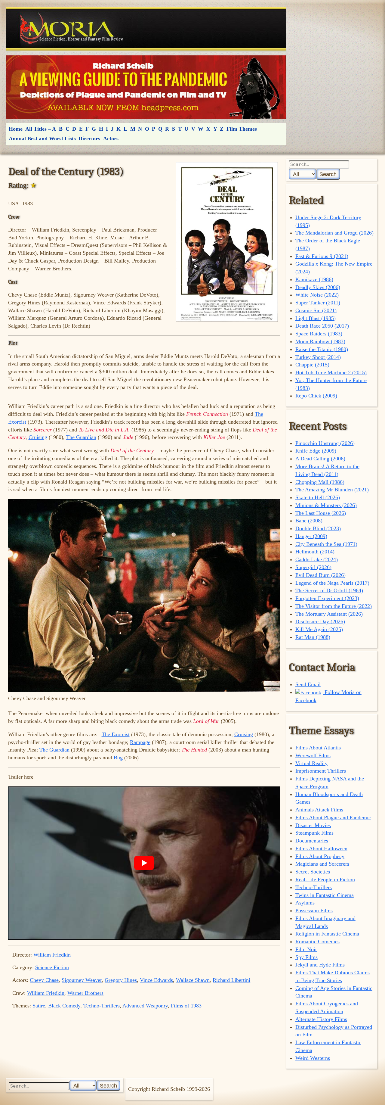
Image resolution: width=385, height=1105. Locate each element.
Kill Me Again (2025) (319, 629)
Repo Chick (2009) (316, 396)
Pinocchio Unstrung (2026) (325, 443)
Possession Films (314, 910)
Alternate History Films (321, 1019)
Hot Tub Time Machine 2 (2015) (331, 372)
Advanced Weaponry (145, 1006)
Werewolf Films (313, 755)
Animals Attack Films (319, 810)
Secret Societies (312, 872)
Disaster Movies (313, 825)
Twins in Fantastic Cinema (324, 895)
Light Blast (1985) (315, 318)
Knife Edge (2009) (315, 451)
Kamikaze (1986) (314, 279)
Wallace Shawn (193, 980)
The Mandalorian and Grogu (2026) (334, 233)
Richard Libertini (231, 980)
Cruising (38, 437)
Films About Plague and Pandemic (333, 817)
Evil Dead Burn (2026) (320, 575)
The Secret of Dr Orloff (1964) (329, 590)
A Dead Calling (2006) (320, 459)
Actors (111, 138)
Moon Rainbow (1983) (320, 341)
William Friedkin (52, 955)
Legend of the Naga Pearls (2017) (332, 583)
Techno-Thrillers (101, 1006)
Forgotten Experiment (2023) (327, 598)
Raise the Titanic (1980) (321, 349)
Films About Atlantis (318, 748)
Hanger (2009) (311, 536)
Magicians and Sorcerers (322, 864)
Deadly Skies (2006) (317, 287)
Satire (38, 1006)
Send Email (308, 684)
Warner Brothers (85, 993)
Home (16, 129)
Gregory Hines (121, 980)
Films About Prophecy (319, 856)
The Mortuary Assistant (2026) (329, 614)
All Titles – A (40, 129)
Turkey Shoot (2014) (318, 357)
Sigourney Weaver (82, 980)
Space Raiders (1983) (318, 334)
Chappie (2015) (312, 365)
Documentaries (311, 841)
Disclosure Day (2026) (320, 621)
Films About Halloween (321, 848)
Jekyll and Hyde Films (320, 965)
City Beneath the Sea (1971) (326, 544)
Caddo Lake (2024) (316, 559)
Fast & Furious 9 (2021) (321, 256)
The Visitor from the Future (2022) (333, 606)
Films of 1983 (186, 1006)
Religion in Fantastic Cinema (327, 934)
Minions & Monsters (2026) (326, 505)
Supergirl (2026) (313, 567)
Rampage (140, 742)
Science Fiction (52, 967)
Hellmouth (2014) (314, 552)
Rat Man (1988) (312, 637)
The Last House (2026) (320, 513)
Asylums (305, 903)
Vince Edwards (156, 980)
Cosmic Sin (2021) (316, 310)
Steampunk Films (314, 833)
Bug (118, 758)
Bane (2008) (308, 521)
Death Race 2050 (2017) (322, 326)
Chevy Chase (44, 980)
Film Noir (306, 949)
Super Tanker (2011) (317, 303)
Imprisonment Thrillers (320, 771)
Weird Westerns (312, 1058)
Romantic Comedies (317, 941)
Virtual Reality (311, 763)
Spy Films (306, 957)
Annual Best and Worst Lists (42, 138)
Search (328, 174)
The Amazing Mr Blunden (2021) (332, 490)
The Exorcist (116, 734)
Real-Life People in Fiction (325, 879)
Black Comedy (64, 1006)
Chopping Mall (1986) (319, 482)
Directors (89, 138)
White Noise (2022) (317, 295)
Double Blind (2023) (318, 528)
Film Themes (241, 129)
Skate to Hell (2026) (317, 497)
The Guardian (81, 437)
